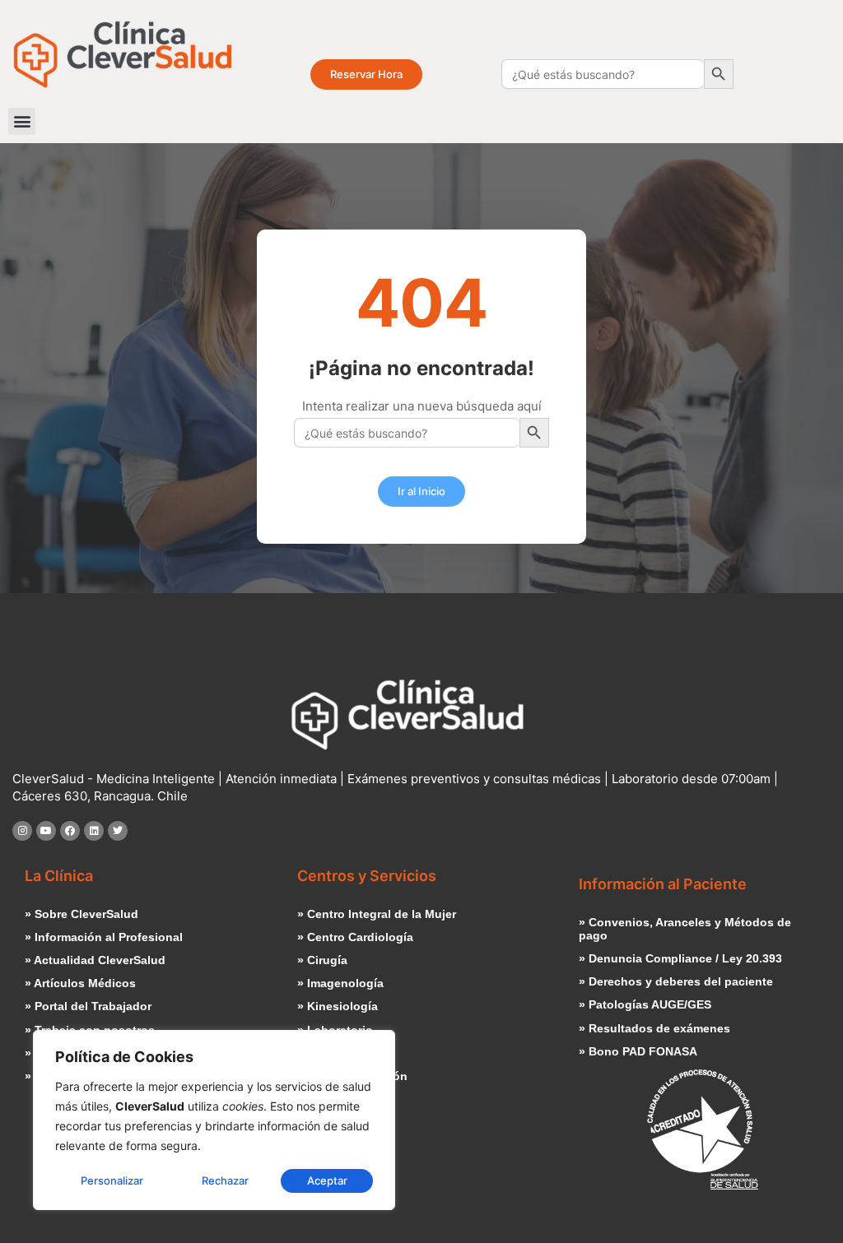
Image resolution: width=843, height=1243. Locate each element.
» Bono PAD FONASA (638, 1052)
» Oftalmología (338, 1053)
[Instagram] (22, 831)
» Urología (326, 1099)
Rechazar (225, 1180)
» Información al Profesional (104, 937)
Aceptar (327, 1180)
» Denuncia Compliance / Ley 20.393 (680, 959)
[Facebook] (70, 831)
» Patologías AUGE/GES (645, 1005)
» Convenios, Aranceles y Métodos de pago (685, 929)
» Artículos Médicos (80, 983)
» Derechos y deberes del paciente (676, 982)
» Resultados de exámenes (654, 1029)
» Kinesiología (337, 1006)
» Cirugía (322, 960)
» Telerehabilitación (352, 1076)
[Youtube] (46, 831)
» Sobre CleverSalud (81, 914)
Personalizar (112, 1180)
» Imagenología (340, 983)
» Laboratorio (335, 1030)
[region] (214, 1120)
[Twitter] (118, 831)
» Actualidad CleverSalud (95, 960)
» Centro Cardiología (355, 937)
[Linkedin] (94, 831)
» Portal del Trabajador (88, 1006)
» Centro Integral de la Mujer (376, 914)
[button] (21, 121)
